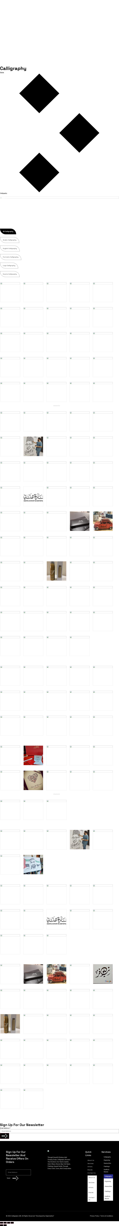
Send (9, 1178)
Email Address (5, 1128)
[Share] (8, 1223)
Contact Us (92, 1173)
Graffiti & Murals (106, 1171)
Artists (90, 1167)
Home (2, 72)
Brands (90, 1170)
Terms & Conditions (106, 1216)
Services (91, 1163)
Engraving (107, 1160)
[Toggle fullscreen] (5, 1223)
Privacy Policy (94, 1216)
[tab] (8, 231)
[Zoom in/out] (1, 1223)
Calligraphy (107, 1157)
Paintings (107, 1166)
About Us (91, 1160)
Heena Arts (107, 1163)
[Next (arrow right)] (5, 1225)
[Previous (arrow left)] (1, 1225)
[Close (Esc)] (12, 1223)
